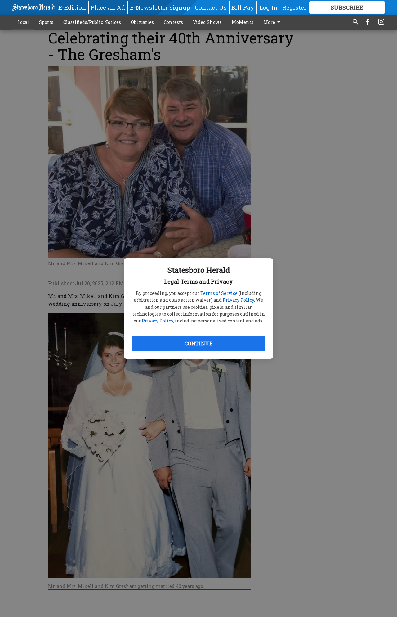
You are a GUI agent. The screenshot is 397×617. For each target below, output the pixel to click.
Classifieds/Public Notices (92, 22)
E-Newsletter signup (160, 7)
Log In (268, 7)
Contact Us (211, 7)
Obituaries (142, 22)
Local (23, 22)
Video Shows (207, 22)
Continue (198, 343)
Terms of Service (219, 293)
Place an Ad (108, 7)
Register (294, 7)
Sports (46, 22)
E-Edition (72, 7)
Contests (173, 22)
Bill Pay (242, 7)
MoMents (242, 22)
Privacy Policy (238, 300)
